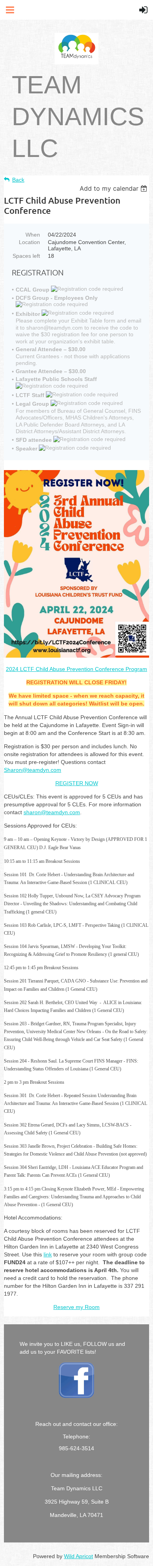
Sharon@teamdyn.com (32, 770)
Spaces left (26, 256)
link (48, 1254)
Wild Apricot (78, 1556)
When (33, 235)
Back (18, 180)
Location (29, 242)
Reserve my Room (76, 1307)
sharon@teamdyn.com (52, 812)
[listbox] (114, 188)
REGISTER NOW (76, 783)
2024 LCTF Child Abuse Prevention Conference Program (76, 669)
